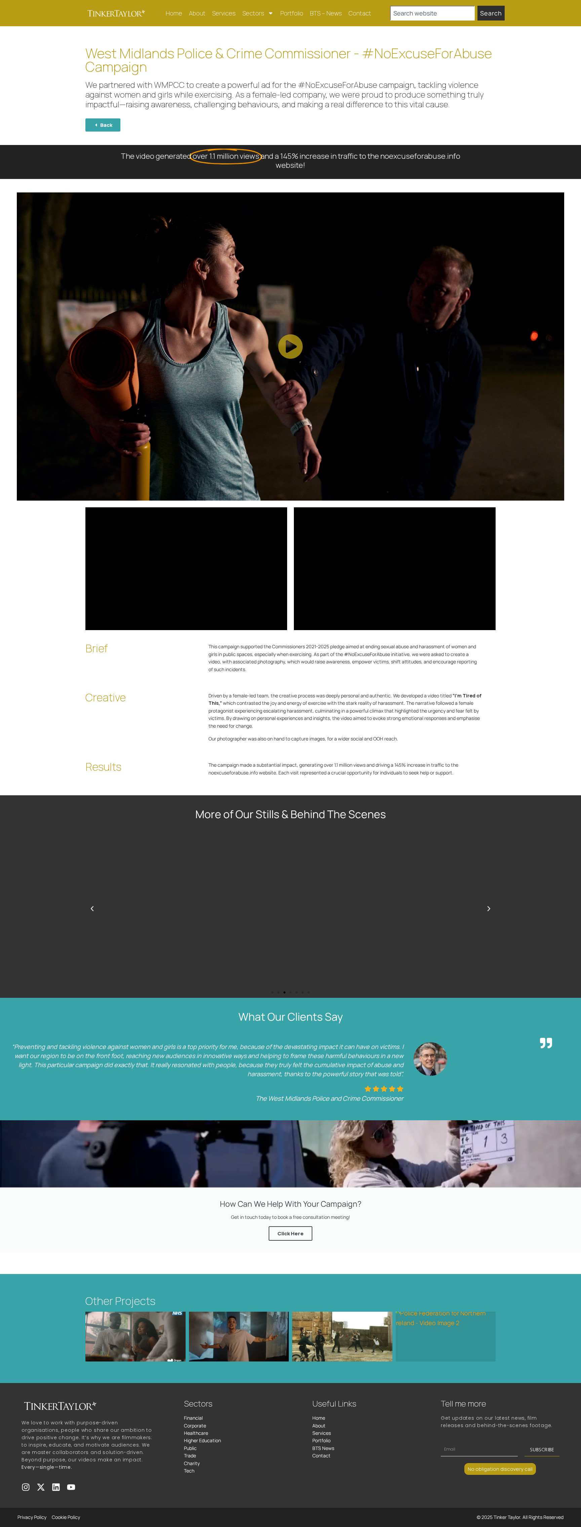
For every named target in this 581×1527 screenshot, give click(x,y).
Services (224, 13)
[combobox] (432, 13)
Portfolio (291, 13)
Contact (360, 13)
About (197, 13)
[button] (290, 346)
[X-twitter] (41, 1487)
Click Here (290, 1233)
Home (174, 13)
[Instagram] (26, 1487)
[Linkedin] (56, 1487)
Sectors (253, 13)
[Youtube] (71, 1487)
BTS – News (326, 13)
